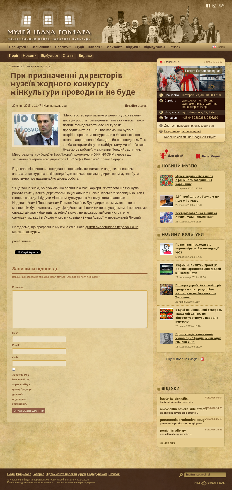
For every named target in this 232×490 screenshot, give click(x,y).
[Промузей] (19, 47)
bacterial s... (177, 402)
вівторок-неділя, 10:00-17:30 (201, 95)
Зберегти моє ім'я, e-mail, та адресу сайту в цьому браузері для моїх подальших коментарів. (21, 389)
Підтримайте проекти (61, 474)
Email (16, 345)
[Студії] (79, 47)
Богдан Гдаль (216, 482)
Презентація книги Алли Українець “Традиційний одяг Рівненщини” (198, 338)
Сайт (15, 357)
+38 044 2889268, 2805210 (200, 117)
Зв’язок (114, 474)
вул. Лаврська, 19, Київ (198, 112)
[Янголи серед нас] (191, 90)
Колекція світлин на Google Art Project (190, 137)
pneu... (182, 423)
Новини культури (55, 105)
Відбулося (49, 56)
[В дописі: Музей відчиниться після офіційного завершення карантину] (190, 438)
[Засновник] (41, 47)
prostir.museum (23, 241)
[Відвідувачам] (154, 47)
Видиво (85, 56)
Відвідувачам (97, 474)
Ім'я (15, 333)
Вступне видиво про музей (182, 131)
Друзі (82, 474)
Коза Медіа (211, 156)
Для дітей (175, 155)
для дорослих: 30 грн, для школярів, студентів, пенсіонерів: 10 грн (199, 104)
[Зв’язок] (174, 47)
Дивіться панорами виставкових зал (189, 125)
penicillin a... (176, 434)
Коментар (18, 287)
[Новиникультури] (35, 66)
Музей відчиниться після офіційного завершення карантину (194, 180)
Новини (29, 56)
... (179, 412)
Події (13, 56)
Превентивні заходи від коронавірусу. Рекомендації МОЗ (197, 248)
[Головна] (14, 66)
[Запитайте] (114, 47)
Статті (68, 56)
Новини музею (179, 166)
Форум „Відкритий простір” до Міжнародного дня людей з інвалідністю (198, 269)
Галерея (38, 474)
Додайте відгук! (136, 105)
